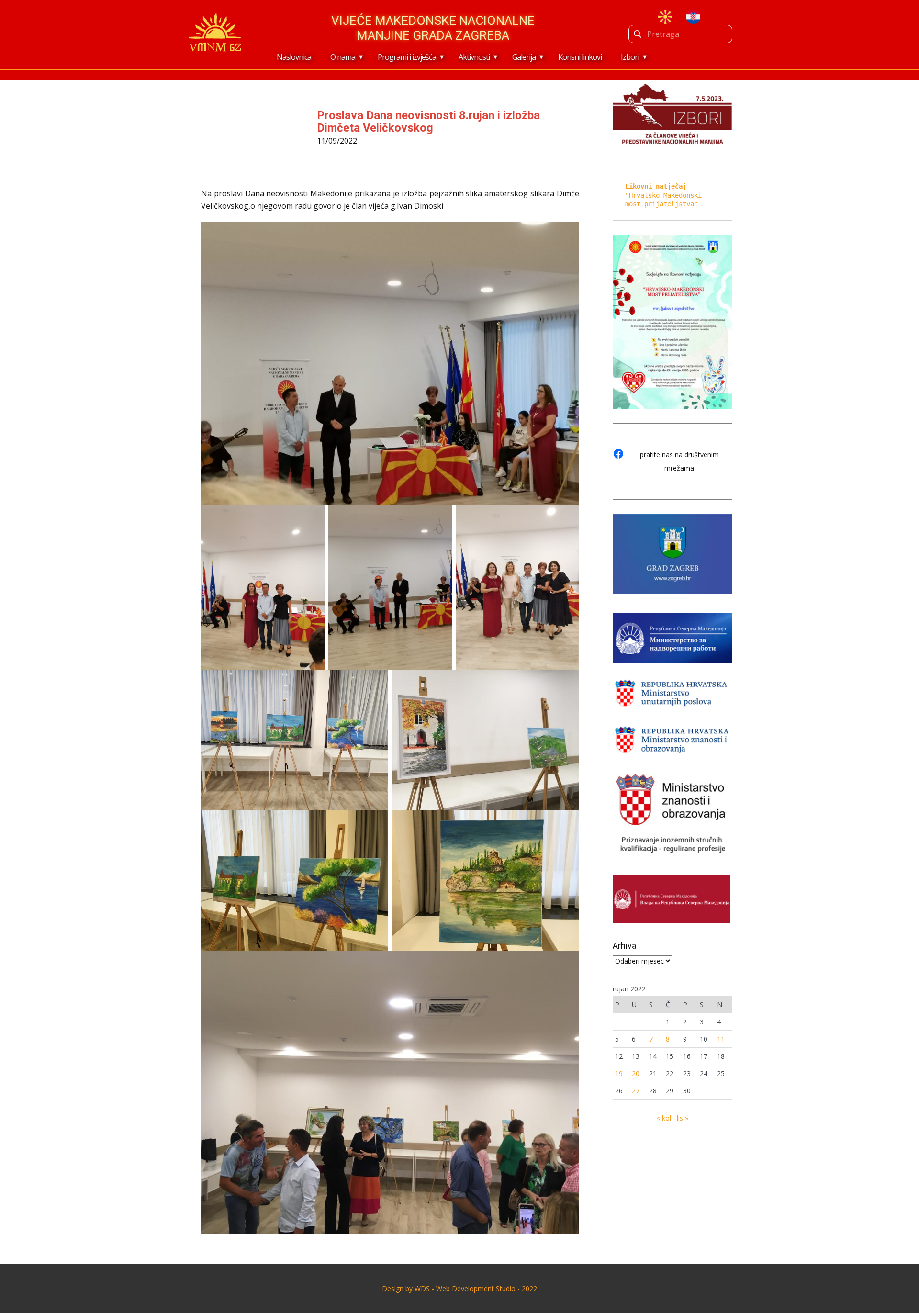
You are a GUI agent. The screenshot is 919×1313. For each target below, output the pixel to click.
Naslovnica (294, 57)
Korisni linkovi (580, 57)
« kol (664, 1117)
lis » (682, 1117)
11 (721, 1039)
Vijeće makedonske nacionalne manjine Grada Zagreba (433, 28)
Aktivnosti (474, 57)
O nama (342, 57)
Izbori (630, 57)
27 (635, 1090)
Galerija (524, 57)
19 (619, 1073)
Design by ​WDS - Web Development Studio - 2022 (459, 1288)
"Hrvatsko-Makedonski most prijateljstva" (665, 195)
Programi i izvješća (407, 57)
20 (635, 1073)
